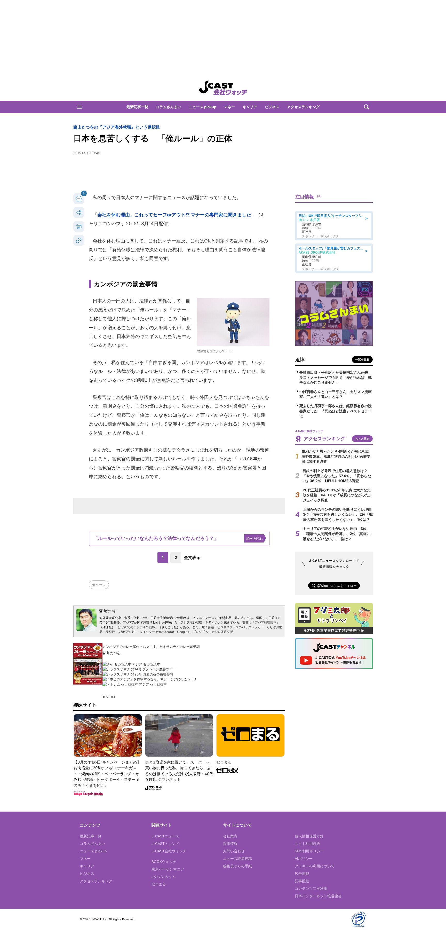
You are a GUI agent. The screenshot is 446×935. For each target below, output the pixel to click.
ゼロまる (159, 884)
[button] (79, 107)
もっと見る (362, 439)
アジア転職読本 (265, 622)
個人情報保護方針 (309, 836)
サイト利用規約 (307, 843)
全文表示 (192, 557)
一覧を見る (362, 359)
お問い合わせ (234, 851)
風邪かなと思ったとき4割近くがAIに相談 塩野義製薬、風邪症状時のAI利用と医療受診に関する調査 (337, 456)
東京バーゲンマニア (168, 869)
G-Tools (110, 696)
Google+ (183, 632)
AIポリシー (304, 858)
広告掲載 (302, 873)
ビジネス (272, 107)
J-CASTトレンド (165, 843)
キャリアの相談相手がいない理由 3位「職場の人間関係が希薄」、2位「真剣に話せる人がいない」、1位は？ (336, 533)
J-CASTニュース (165, 836)
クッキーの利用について (314, 866)
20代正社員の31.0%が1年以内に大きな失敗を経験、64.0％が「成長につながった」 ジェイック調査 (339, 495)
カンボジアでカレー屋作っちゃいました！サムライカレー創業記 (151, 647)
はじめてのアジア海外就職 (136, 627)
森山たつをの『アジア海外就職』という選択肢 (116, 127)
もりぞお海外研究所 (219, 632)
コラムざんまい (168, 107)
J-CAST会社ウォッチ (169, 851)
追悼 (300, 359)
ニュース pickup (202, 107)
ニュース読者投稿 (237, 858)
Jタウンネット (163, 876)
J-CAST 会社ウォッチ (223, 88)
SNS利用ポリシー (309, 851)
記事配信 (302, 881)
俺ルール (99, 585)
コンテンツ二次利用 (311, 888)
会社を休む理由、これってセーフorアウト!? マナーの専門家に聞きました (174, 214)
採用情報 (230, 843)
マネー (229, 107)
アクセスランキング (303, 107)
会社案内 (230, 836)
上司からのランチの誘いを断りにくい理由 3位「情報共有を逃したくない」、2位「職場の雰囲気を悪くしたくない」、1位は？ (339, 514)
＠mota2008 (165, 632)
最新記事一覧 (137, 107)
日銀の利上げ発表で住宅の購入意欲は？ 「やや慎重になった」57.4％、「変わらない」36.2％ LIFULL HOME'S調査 (336, 475)
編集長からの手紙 (237, 866)
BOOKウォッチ (164, 861)
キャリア (250, 107)
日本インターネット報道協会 (318, 896)
